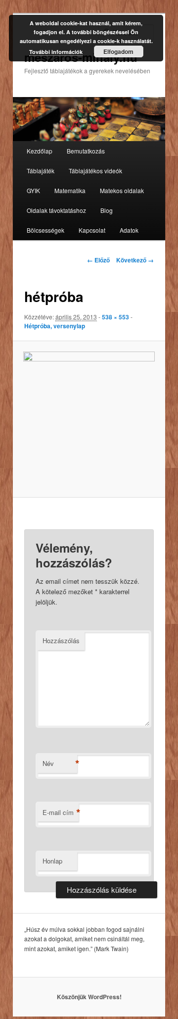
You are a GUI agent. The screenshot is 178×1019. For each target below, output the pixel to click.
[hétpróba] (88, 419)
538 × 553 (115, 316)
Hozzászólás (61, 640)
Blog (106, 210)
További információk (56, 51)
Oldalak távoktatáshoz (56, 210)
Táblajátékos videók (95, 170)
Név (60, 763)
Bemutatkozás (86, 151)
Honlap (52, 861)
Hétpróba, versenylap (54, 325)
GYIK (33, 190)
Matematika (70, 190)
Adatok (129, 230)
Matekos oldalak (122, 190)
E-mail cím (61, 812)
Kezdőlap (39, 151)
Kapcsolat (92, 230)
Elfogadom (118, 51)
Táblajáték (40, 170)
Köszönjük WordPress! (89, 996)
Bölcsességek (45, 230)
